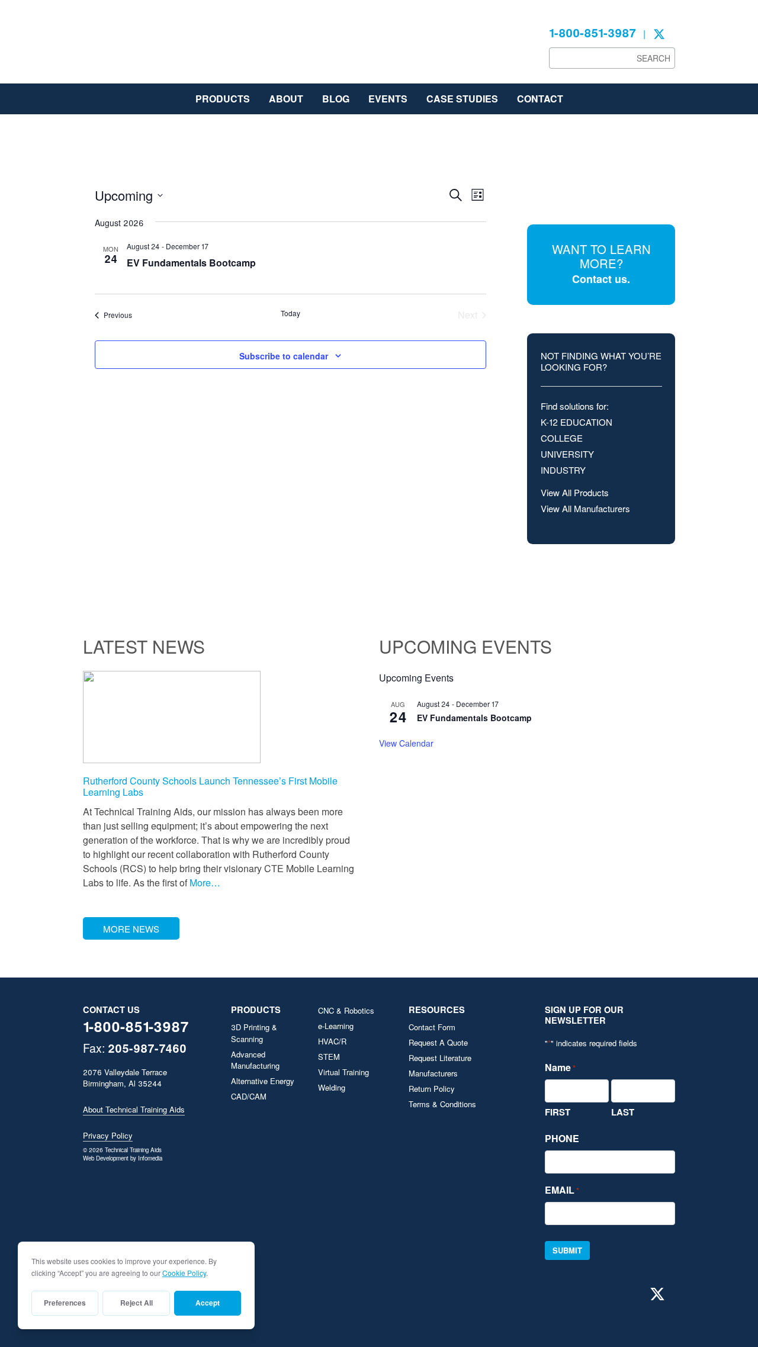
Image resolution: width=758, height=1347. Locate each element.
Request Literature (440, 1057)
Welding (331, 1087)
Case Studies (462, 98)
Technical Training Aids (172, 47)
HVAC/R (332, 1041)
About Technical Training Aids (134, 1109)
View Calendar (406, 743)
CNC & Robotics (346, 1010)
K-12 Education (576, 422)
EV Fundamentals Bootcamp (191, 262)
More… (203, 882)
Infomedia (150, 1158)
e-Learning (336, 1025)
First (557, 1111)
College (562, 438)
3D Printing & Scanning (254, 1032)
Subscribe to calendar (283, 356)
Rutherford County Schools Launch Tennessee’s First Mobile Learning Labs (210, 786)
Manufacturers (433, 1073)
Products (222, 98)
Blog (335, 98)
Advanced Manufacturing (255, 1060)
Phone (562, 1138)
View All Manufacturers (585, 508)
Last (622, 1111)
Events (387, 98)
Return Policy (432, 1088)
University (567, 454)
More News (131, 928)
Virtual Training (343, 1072)
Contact (540, 98)
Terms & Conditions (442, 1104)
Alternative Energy (262, 1080)
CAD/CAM (248, 1096)
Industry (563, 470)
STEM (329, 1056)
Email (562, 1190)
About (286, 98)
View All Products (575, 492)
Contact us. (601, 279)
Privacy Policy (108, 1135)
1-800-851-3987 (592, 32)
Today (290, 313)
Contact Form (432, 1027)
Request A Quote (438, 1042)
